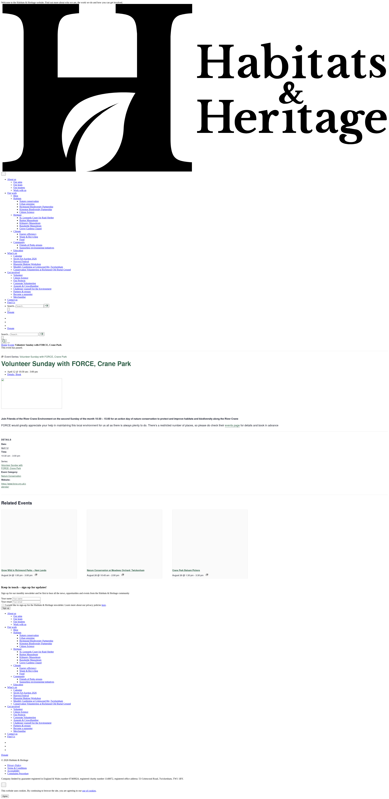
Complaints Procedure (18, 773)
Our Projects (19, 280)
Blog (15, 195)
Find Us (11, 302)
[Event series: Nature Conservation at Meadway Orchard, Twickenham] (123, 575)
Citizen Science (26, 212)
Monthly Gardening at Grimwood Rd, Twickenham (38, 267)
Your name (6, 598)
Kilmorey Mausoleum (29, 223)
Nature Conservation (11, 475)
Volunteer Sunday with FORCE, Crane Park (12, 467)
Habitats (17, 198)
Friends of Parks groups (30, 245)
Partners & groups (22, 291)
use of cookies (89, 790)
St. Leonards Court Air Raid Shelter (36, 217)
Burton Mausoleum (28, 220)
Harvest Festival (21, 261)
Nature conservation (29, 201)
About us (11, 179)
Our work (12, 193)
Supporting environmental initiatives (36, 247)
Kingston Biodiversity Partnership (35, 209)
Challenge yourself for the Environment (32, 289)
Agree (5, 796)
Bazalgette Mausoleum (30, 226)
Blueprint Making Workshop (27, 264)
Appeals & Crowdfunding (25, 286)
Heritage (17, 215)
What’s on (12, 253)
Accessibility (13, 771)
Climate (17, 231)
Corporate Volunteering (24, 283)
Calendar (17, 256)
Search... (11, 306)
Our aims (17, 182)
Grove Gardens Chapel (30, 228)
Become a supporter (23, 294)
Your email (6, 601)
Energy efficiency (27, 234)
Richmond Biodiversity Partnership (36, 206)
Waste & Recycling (28, 237)
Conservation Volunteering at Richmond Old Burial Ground (42, 269)
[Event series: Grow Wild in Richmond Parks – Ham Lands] (36, 575)
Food (21, 239)
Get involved (13, 272)
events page (232, 425)
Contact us (12, 299)
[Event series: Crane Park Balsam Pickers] (207, 575)
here (104, 605)
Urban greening (26, 204)
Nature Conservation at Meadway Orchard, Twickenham (115, 570)
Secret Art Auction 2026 (25, 258)
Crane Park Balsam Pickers (186, 570)
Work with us (19, 190)
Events (11, 345)
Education (18, 250)
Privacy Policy (14, 765)
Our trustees (19, 187)
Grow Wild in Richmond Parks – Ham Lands (23, 570)
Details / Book (14, 374)
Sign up (5, 608)
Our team (17, 185)
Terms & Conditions (17, 768)
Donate (10, 312)
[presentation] (39, 538)
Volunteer (18, 275)
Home (4, 345)
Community (19, 242)
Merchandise (19, 297)
